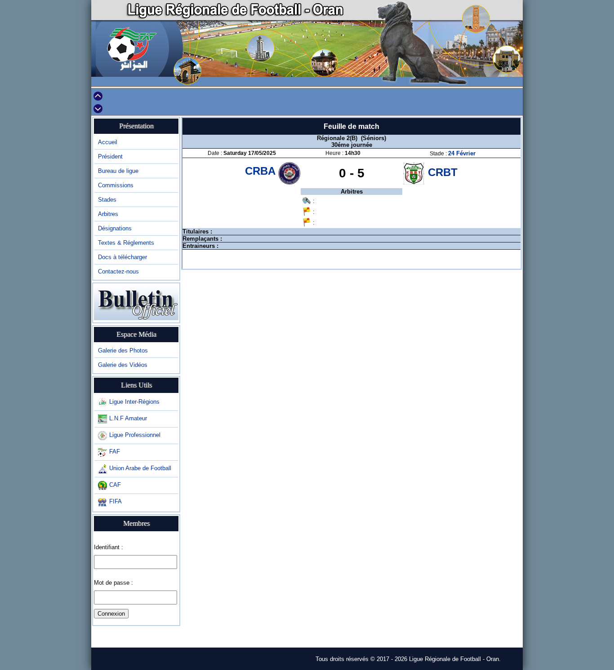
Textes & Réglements (126, 242)
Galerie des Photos (123, 350)
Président (110, 156)
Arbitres (108, 214)
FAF (114, 451)
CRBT (443, 172)
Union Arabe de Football (140, 468)
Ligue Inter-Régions (134, 401)
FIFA (115, 501)
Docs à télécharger (122, 257)
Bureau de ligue (118, 171)
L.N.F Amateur (128, 418)
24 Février (462, 153)
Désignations (115, 228)
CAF (115, 484)
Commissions (115, 185)
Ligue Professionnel (134, 435)
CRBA (261, 171)
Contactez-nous (118, 271)
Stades (107, 199)
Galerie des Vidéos (122, 364)
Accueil (107, 142)
